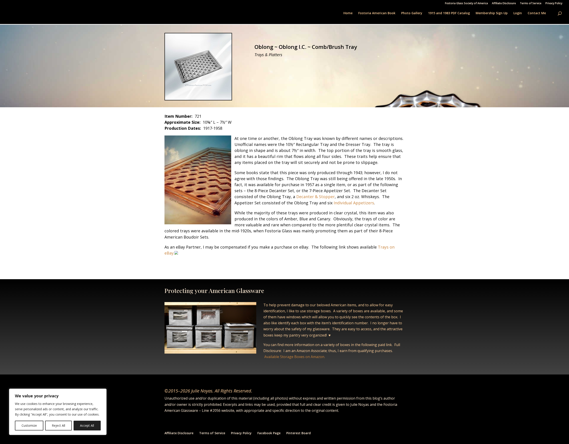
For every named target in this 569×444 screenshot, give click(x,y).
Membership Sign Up (492, 13)
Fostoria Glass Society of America (466, 3)
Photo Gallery (411, 13)
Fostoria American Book (376, 13)
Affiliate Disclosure (504, 3)
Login (517, 13)
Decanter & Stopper (315, 196)
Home (348, 13)
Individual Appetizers (354, 202)
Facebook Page (268, 433)
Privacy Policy (553, 3)
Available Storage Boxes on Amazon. (294, 356)
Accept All (87, 425)
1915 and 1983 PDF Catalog (449, 13)
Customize (29, 425)
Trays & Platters (268, 54)
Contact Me (537, 13)
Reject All (58, 425)
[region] (58, 411)
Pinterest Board (298, 433)
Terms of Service (530, 3)
